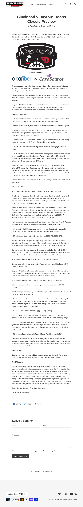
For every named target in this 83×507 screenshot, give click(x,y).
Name (14, 425)
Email (45, 425)
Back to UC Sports (43, 471)
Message (15, 435)
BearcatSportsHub (59, 499)
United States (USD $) (16, 494)
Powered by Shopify (71, 499)
